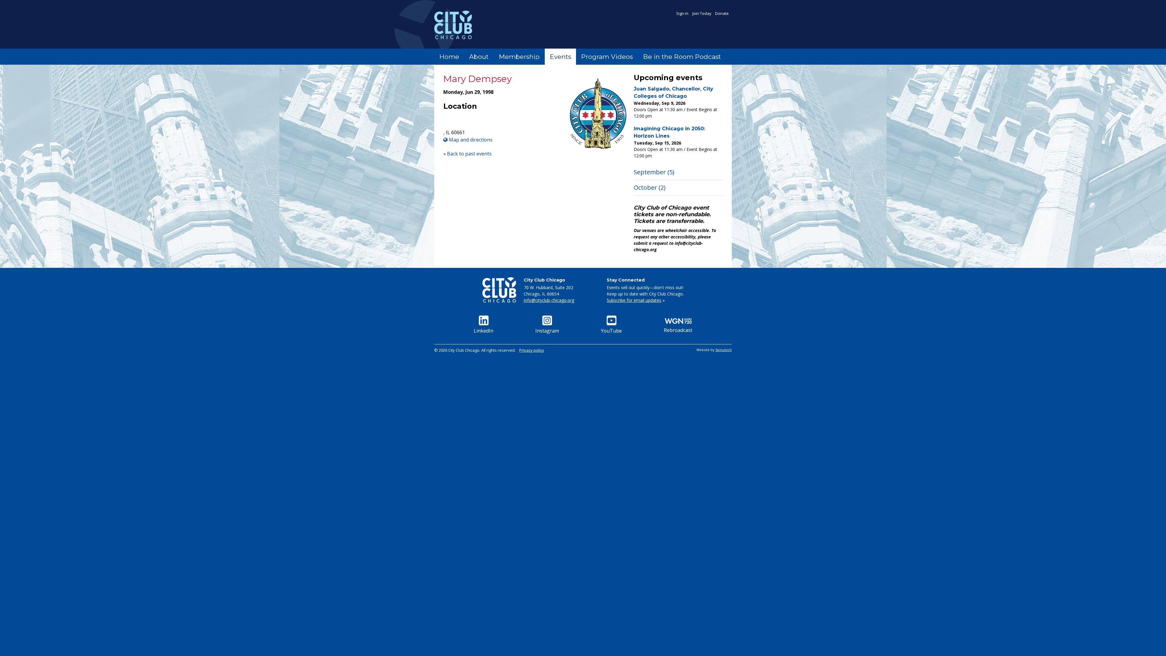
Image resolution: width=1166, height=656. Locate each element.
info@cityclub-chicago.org (549, 300)
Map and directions (470, 139)
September (654, 172)
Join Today (701, 13)
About (479, 56)
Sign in (682, 13)
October (650, 187)
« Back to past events (467, 153)
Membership (519, 56)
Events (560, 56)
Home (449, 56)
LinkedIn (483, 330)
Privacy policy (531, 350)
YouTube (611, 330)
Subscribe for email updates (634, 300)
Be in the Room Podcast (682, 56)
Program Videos (607, 56)
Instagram (547, 330)
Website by (714, 349)
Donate (722, 13)
